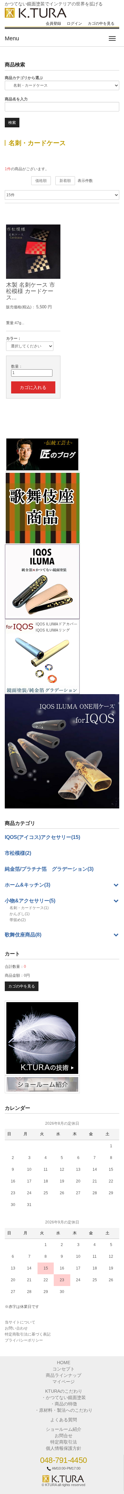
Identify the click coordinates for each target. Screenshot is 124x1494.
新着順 (65, 180)
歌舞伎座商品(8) (23, 934)
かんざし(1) (20, 914)
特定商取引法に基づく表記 (28, 1334)
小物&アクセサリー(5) (30, 900)
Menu (12, 38)
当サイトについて (20, 1322)
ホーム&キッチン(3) (27, 885)
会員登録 (53, 23)
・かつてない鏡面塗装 (63, 1397)
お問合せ (63, 1435)
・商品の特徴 (63, 1403)
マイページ (63, 1381)
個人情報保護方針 (63, 1448)
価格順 (41, 180)
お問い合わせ (16, 1328)
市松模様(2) (18, 853)
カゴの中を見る (101, 23)
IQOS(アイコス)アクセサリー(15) (42, 837)
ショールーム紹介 (63, 1429)
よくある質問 (63, 1419)
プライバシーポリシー (24, 1340)
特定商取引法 (63, 1441)
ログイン (74, 23)
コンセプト (63, 1368)
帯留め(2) (18, 920)
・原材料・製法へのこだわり (64, 1410)
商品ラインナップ (63, 1375)
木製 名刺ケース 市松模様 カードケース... (30, 291)
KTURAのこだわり (63, 1391)
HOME (63, 1362)
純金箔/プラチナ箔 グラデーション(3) (49, 869)
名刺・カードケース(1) (29, 908)
